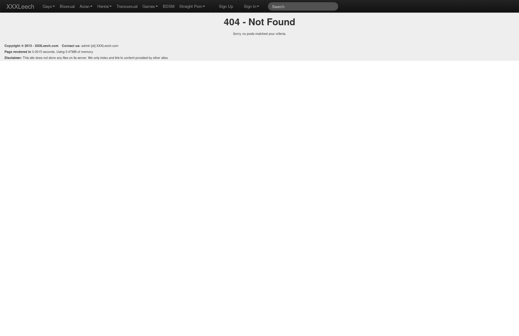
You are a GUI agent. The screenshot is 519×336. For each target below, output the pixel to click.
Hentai (103, 6)
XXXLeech (20, 6)
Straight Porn (190, 6)
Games (148, 6)
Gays (47, 6)
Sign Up (226, 6)
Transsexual (127, 6)
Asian (85, 6)
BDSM (169, 6)
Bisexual (67, 6)
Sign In (250, 6)
